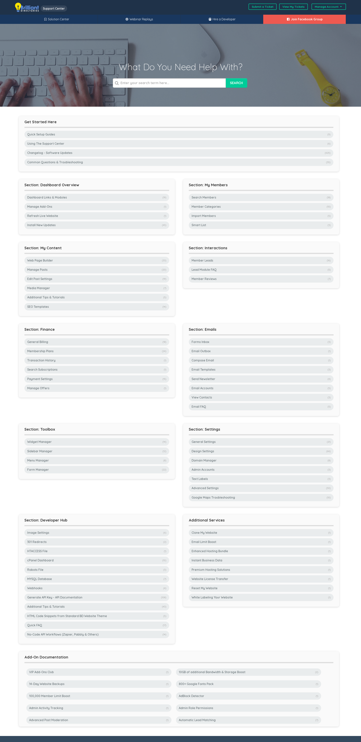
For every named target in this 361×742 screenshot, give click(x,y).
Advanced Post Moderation (98, 720)
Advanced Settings (261, 488)
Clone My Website (261, 532)
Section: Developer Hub (45, 520)
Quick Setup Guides (178, 134)
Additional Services (207, 520)
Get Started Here (40, 121)
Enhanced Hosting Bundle (261, 551)
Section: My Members (208, 184)
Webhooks (96, 588)
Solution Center (58, 19)
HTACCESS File (96, 551)
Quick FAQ (96, 625)
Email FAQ (261, 406)
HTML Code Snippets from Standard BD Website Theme (96, 616)
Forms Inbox (261, 342)
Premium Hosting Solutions (261, 570)
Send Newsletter (261, 379)
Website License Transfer (261, 579)
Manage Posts (96, 269)
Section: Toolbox (39, 429)
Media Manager (96, 288)
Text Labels (261, 479)
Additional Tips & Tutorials (96, 297)
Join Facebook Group (306, 19)
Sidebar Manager (96, 451)
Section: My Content (43, 248)
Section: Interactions (208, 248)
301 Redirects (96, 542)
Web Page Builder (96, 260)
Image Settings (96, 532)
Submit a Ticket (262, 6)
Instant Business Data (261, 560)
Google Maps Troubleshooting (261, 497)
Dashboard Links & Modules (96, 197)
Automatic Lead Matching (248, 720)
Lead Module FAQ (261, 269)
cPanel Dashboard (96, 560)
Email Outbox (261, 351)
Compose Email (261, 360)
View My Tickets (293, 6)
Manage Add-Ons (96, 206)
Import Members (261, 216)
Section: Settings (204, 429)
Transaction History (96, 360)
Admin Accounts (261, 469)
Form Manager (96, 469)
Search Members (261, 197)
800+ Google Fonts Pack (248, 684)
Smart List (261, 225)
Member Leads (261, 260)
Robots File (96, 570)
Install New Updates (96, 225)
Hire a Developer (224, 19)
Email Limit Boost (261, 542)
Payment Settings (96, 379)
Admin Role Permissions (248, 708)
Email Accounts (261, 388)
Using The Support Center (178, 143)
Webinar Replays (141, 19)
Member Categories (261, 206)
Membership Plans (96, 351)
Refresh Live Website (96, 216)
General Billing (96, 342)
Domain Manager (261, 460)
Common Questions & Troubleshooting (178, 162)
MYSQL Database (96, 579)
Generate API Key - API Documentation (96, 597)
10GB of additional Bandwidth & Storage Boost (248, 672)
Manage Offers (96, 388)
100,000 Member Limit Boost (98, 696)
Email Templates (261, 369)
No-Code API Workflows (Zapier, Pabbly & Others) (96, 634)
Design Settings (261, 451)
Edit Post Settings (96, 279)
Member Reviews (261, 279)
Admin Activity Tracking (98, 708)
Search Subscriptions (96, 369)
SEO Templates (96, 307)
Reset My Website (261, 588)
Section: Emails (202, 329)
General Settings (261, 442)
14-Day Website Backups (98, 684)
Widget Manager (96, 442)
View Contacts (261, 397)
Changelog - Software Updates (178, 153)
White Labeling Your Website (261, 597)
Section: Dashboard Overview (51, 184)
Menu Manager (96, 460)
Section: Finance (39, 329)
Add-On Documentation (46, 657)
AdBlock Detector (248, 696)
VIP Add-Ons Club (98, 672)
